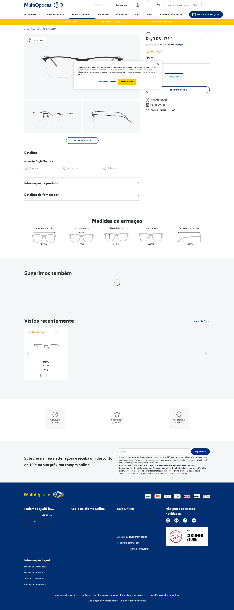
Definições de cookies (107, 82)
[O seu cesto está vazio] (158, 5)
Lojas (137, 14)
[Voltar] (28, 353)
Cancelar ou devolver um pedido (132, 537)
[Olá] (101, 5)
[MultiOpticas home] (44, 494)
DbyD (45, 29)
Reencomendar (122, 5)
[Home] (44, 5)
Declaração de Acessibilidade (103, 600)
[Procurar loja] (138, 5)
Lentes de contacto (55, 14)
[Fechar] (158, 64)
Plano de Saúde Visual (171, 14)
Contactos (139, 595)
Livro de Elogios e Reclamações (163, 595)
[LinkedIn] (194, 520)
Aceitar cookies (127, 82)
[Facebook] (185, 520)
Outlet (149, 14)
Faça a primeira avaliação (171, 45)
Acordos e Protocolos (85, 595)
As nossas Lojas (63, 595)
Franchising (126, 595)
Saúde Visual (120, 14)
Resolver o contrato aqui (128, 543)
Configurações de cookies (133, 600)
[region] (118, 75)
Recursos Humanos (108, 595)
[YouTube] (176, 520)
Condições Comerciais (35, 584)
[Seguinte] (206, 353)
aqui (34, 521)
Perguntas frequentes (139, 549)
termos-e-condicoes (186, 465)
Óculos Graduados (81, 14)
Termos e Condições (34, 578)
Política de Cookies (33, 572)
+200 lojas (47, 515)
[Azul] (174, 77)
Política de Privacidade (35, 566)
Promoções (103, 14)
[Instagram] (168, 520)
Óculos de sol (30, 14)
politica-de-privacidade (161, 465)
